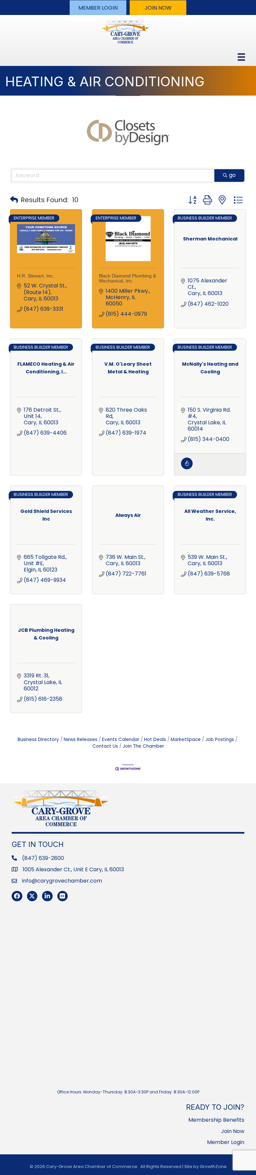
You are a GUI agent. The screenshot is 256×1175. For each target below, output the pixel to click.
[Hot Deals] (187, 467)
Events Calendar (120, 739)
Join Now (232, 1131)
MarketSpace (186, 739)
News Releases (80, 739)
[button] (98, 7)
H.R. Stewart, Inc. (35, 275)
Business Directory (38, 739)
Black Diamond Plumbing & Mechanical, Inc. (127, 278)
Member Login (225, 1142)
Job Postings (219, 739)
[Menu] (241, 57)
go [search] (232, 175)
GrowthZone (213, 1166)
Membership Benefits (216, 1120)
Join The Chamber (143, 746)
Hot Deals (155, 739)
